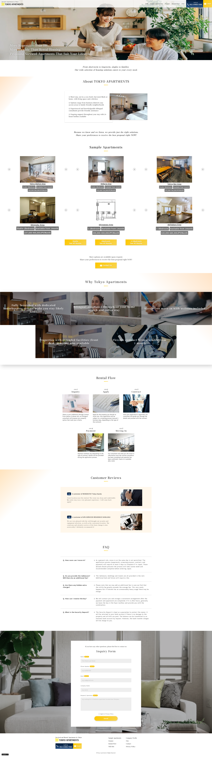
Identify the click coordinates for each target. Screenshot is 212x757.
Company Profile (131, 738)
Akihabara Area (174, 225)
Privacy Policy (130, 746)
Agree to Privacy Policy (106, 714)
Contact (128, 744)
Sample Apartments (156, 4)
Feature (167, 4)
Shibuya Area (106, 184)
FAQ (183, 4)
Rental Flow (176, 4)
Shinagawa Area (106, 225)
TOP (146, 4)
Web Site (111, 746)
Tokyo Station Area (37, 184)
